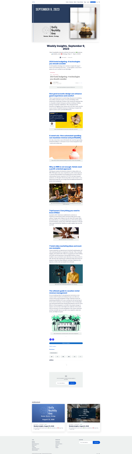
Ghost (47, 453)
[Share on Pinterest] (68, 357)
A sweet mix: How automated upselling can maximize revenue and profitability (65, 137)
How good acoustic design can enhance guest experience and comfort (65, 95)
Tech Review (34, 447)
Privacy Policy (57, 441)
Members (33, 442)
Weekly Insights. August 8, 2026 (79, 426)
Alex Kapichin (64, 57)
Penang (50, 453)
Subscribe (72, 383)
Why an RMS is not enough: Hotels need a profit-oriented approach (65, 168)
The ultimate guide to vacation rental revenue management (64, 292)
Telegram (56, 447)
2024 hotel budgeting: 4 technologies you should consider (64, 63)
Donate (56, 446)
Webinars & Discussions (35, 448)
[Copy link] (80, 357)
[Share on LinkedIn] (63, 357)
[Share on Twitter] (51, 357)
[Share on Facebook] (57, 357)
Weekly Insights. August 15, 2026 (44, 426)
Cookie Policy (57, 442)
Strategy (33, 446)
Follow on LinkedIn (66, 343)
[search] (99, 2)
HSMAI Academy (52, 346)
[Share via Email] (74, 357)
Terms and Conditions (58, 443)
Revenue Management (35, 443)
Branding (33, 441)
